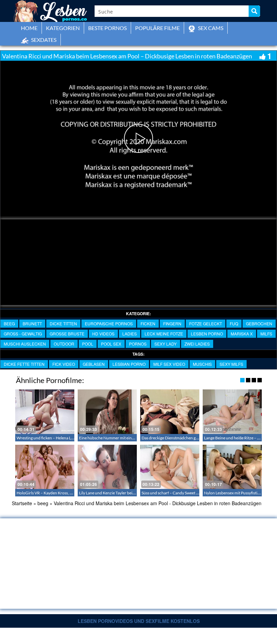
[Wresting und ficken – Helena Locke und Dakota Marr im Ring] (44, 411)
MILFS (266, 333)
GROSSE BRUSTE (67, 333)
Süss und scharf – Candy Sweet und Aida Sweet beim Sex (190, 492)
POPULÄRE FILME (157, 28)
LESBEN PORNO (207, 333)
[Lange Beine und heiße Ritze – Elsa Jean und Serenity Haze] (232, 411)
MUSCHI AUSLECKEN (25, 344)
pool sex (111, 344)
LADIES (129, 333)
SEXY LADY (165, 344)
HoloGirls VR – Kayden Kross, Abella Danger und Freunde (67, 492)
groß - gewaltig (23, 333)
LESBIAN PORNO (129, 364)
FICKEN (148, 323)
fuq (234, 323)
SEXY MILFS (231, 364)
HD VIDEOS (103, 333)
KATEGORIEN (63, 28)
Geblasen (94, 364)
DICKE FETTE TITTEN (24, 364)
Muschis (202, 364)
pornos (138, 344)
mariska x (242, 333)
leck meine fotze (164, 333)
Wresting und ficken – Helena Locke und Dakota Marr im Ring (70, 437)
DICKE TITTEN (63, 323)
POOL (87, 344)
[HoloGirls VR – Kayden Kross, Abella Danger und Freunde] (44, 467)
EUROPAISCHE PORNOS (109, 323)
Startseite (22, 503)
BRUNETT (32, 323)
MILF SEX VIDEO (169, 364)
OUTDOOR (64, 344)
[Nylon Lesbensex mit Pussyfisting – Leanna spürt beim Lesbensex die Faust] (232, 467)
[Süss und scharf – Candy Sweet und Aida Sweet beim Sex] (169, 467)
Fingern (172, 323)
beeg (9, 323)
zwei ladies (197, 344)
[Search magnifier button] (254, 11)
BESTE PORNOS (107, 28)
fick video (63, 364)
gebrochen (259, 323)
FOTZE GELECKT (205, 323)
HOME (29, 28)
